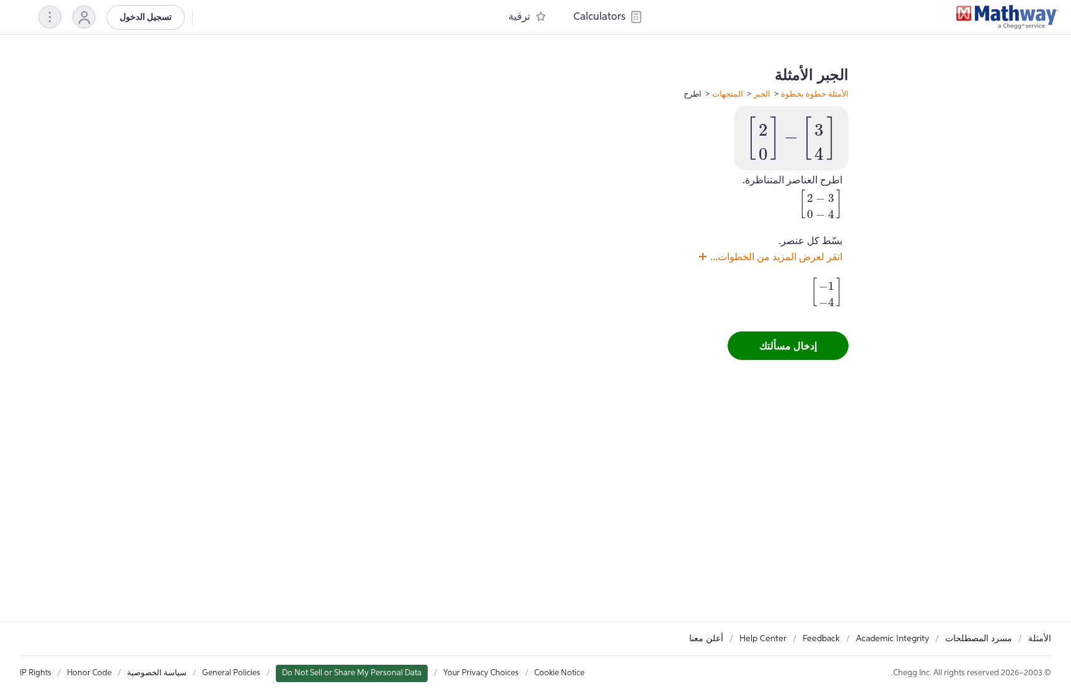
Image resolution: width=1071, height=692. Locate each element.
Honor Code (89, 673)
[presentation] (791, 138)
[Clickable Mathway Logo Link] (1007, 17)
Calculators (599, 17)
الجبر (762, 93)
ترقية (519, 17)
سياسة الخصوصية (157, 673)
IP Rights (35, 673)
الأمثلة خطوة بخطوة (814, 93)
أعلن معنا (706, 638)
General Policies (231, 673)
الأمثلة (1039, 638)
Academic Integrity (892, 638)
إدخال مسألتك (788, 346)
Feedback (821, 638)
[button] (84, 17)
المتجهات (727, 93)
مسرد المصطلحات (978, 638)
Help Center (763, 638)
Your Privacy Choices (481, 673)
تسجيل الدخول (146, 17)
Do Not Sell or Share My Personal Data (351, 673)
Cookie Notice (559, 673)
